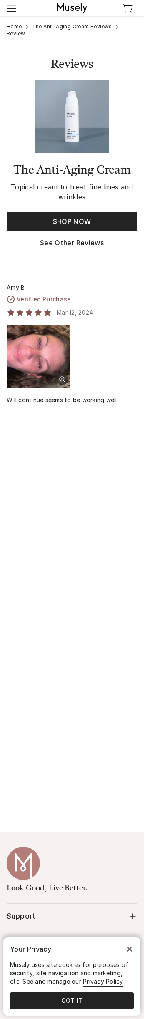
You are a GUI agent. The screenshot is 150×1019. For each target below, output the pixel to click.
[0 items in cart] (128, 8)
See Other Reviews (72, 243)
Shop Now (72, 221)
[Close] (129, 949)
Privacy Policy (103, 981)
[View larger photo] (62, 379)
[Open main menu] (12, 8)
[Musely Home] (72, 8)
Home (14, 26)
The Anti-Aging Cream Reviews (72, 26)
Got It (72, 1000)
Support (21, 916)
